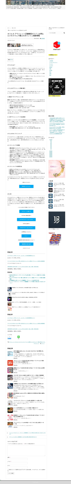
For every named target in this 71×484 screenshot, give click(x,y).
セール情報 (28, 342)
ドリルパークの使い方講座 (27, 5)
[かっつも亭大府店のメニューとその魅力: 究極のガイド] (10, 410)
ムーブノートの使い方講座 (11, 8)
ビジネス (51, 65)
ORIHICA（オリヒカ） (26, 186)
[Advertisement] (35, 18)
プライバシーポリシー (52, 8)
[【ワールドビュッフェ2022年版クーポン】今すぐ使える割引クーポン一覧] (10, 425)
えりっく (43, 343)
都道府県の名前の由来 (26, 244)
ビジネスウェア (34, 342)
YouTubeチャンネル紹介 (37, 8)
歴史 (50, 72)
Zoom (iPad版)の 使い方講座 (49, 5)
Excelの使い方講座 (20, 8)
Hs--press (11, 2)
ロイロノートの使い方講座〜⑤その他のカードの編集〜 (59, 195)
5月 (51, 144)
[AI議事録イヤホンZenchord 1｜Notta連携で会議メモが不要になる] (10, 386)
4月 (51, 145)
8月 (51, 140)
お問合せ (59, 8)
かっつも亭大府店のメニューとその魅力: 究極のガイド (26, 407)
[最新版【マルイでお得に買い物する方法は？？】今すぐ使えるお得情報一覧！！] (10, 370)
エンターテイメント (53, 62)
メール (9, 461)
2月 (51, 147)
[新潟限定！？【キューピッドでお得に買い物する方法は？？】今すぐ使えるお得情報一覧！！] (10, 417)
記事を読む (15, 358)
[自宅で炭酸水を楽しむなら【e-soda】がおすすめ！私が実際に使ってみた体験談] (10, 353)
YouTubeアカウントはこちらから (26, 219)
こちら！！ (26, 235)
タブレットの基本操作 (28, 8)
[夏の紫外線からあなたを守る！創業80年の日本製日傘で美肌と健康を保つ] (10, 395)
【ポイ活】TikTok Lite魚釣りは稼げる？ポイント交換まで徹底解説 (29, 375)
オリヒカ (16, 342)
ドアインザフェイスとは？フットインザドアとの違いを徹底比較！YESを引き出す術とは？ (57, 124)
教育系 (50, 67)
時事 (50, 68)
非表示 (11, 59)
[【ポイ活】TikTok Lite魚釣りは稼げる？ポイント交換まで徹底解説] (10, 377)
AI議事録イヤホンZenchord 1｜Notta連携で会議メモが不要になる (25, 287)
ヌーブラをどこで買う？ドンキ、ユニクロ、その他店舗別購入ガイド (21, 317)
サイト (8, 465)
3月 (51, 146)
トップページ (8, 5)
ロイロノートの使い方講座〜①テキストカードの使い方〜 (59, 184)
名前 (8, 457)
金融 (50, 73)
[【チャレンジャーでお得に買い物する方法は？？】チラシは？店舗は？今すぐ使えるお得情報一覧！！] (10, 363)
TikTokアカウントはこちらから (26, 227)
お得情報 (43, 38)
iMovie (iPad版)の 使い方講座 (38, 5)
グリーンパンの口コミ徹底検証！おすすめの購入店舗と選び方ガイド (23, 436)
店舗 (38, 342)
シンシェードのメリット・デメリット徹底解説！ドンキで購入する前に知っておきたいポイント (27, 433)
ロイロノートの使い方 (26, 211)
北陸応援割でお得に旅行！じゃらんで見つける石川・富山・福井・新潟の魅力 (23, 328)
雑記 (50, 75)
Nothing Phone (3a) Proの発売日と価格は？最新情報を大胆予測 (24, 297)
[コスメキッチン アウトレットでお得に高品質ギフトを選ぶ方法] (10, 403)
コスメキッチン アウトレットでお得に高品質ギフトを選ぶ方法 (28, 400)
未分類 (50, 70)
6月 (51, 143)
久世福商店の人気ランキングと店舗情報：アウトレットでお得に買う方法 (24, 280)
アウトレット (11, 342)
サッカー (51, 64)
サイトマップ (45, 8)
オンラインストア (22, 342)
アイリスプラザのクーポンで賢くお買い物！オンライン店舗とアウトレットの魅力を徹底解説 (26, 323)
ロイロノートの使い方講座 (16, 5)
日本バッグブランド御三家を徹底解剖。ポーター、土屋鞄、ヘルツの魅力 (26, 302)
